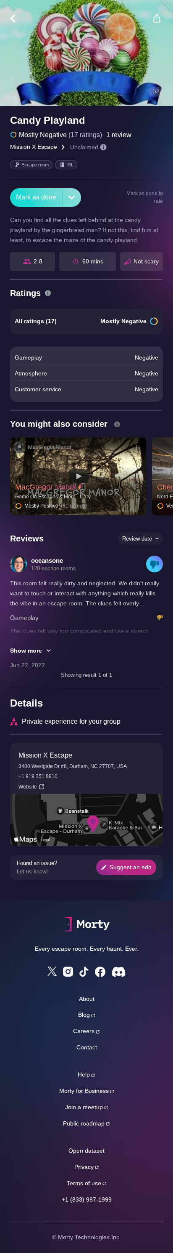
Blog (84, 1014)
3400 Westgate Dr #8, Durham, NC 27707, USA (72, 766)
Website (27, 787)
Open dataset (86, 1150)
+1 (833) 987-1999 (87, 1199)
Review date (137, 539)
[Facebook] (100, 972)
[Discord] (119, 972)
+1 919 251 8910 (38, 776)
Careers (83, 1031)
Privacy (84, 1167)
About (86, 998)
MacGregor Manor (45, 487)
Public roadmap (84, 1123)
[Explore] (17, 18)
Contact (86, 1047)
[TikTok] (84, 972)
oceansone (47, 560)
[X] (52, 971)
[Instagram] (68, 972)
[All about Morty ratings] (48, 293)
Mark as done (36, 197)
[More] (72, 197)
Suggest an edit (130, 867)
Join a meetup (84, 1107)
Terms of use (84, 1183)
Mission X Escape (33, 146)
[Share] (156, 18)
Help (84, 1074)
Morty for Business (84, 1090)
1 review (118, 134)
